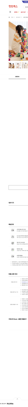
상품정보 (17, 76)
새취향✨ (16, 12)
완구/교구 (18, 17)
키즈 (12, 17)
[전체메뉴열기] (10, 11)
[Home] (9, 17)
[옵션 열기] (17, 399)
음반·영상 (23, 12)
